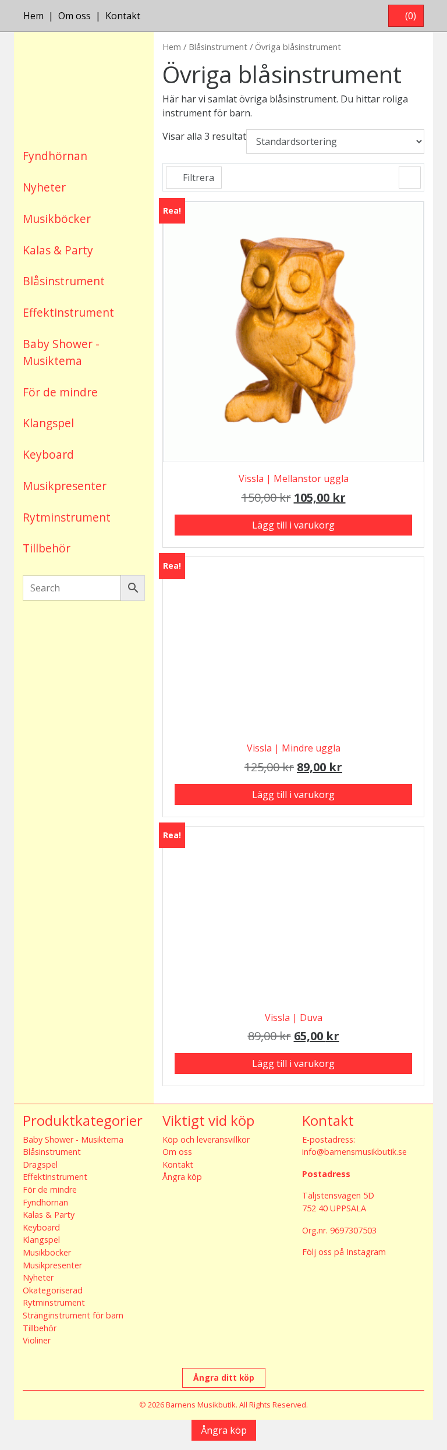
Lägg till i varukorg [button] (293, 525)
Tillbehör (46, 548)
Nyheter (44, 187)
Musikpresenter (65, 486)
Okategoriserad (53, 1290)
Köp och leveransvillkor (206, 1139)
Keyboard (48, 454)
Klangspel (48, 423)
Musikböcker (57, 218)
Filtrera (197, 177)
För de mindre (60, 392)
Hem (33, 15)
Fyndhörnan (55, 156)
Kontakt (122, 15)
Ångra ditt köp (223, 1377)
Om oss (74, 15)
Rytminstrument (67, 517)
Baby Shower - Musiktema (61, 352)
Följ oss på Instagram (344, 1251)
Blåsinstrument (64, 281)
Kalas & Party (58, 250)
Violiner (37, 1340)
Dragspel (40, 1164)
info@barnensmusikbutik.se (354, 1151)
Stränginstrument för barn (73, 1315)
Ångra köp (182, 1176)
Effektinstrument (68, 312)
